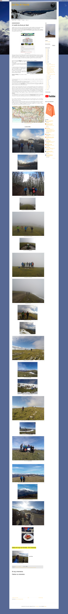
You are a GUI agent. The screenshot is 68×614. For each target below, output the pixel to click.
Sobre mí (27, 20)
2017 (46, 60)
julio (47, 80)
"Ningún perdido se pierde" (50, 70)
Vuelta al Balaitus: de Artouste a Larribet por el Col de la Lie (50, 142)
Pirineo (19, 567)
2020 (47, 56)
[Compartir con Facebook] (26, 566)
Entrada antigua (41, 597)
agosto (48, 79)
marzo (48, 85)
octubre (48, 77)
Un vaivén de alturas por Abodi (51, 74)
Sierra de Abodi (30, 567)
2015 (15, 567)
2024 (47, 51)
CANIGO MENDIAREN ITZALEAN (50, 135)
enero (47, 88)
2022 (47, 54)
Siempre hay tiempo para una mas (51, 65)
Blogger (45, 606)
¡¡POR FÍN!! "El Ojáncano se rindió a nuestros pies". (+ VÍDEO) (50, 149)
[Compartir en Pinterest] (27, 566)
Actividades (19, 20)
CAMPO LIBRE (48, 147)
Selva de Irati (26, 567)
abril (47, 84)
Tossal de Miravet (48, 121)
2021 (47, 55)
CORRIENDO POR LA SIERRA (50, 137)
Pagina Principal (14, 20)
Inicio (28, 597)
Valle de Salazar (34, 567)
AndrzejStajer (37, 606)
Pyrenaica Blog (48, 134)
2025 (47, 50)
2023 (47, 52)
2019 (47, 57)
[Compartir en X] (25, 566)
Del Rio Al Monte (20, 5)
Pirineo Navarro (22, 567)
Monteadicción (48, 128)
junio (47, 82)
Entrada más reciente (15, 597)
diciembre (48, 63)
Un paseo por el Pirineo (49, 151)
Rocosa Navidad (49, 67)
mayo (47, 83)
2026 (47, 49)
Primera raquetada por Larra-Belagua (51, 73)
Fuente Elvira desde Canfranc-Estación (50, 152)
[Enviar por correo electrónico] (23, 566)
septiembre (48, 78)
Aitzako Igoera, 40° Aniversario (50, 145)
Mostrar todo (54, 158)
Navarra (17, 567)
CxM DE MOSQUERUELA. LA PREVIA (50, 138)
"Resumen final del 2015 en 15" (51, 66)
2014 (46, 89)
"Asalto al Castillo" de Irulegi (50, 71)
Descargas (23, 20)
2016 (47, 61)
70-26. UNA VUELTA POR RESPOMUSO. (49, 156)
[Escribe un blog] (24, 566)
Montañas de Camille (49, 144)
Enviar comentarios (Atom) (19, 599)
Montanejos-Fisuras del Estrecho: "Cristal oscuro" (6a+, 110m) (50, 125)
